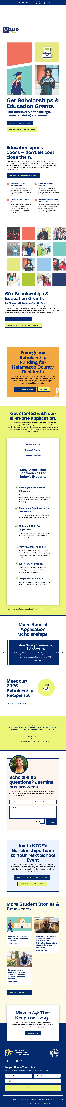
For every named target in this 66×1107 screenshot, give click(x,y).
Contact (14, 1099)
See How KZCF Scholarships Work (23, 175)
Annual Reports (50, 1099)
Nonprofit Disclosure (23, 1099)
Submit (51, 822)
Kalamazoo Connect (39, 3)
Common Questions (33, 456)
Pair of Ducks (47, 1104)
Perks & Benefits (33, 444)
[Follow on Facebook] (15, 2)
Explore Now (33, 660)
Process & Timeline (33, 450)
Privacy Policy (59, 1099)
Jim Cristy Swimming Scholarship (33, 652)
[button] (62, 652)
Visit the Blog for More (19, 992)
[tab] (33, 444)
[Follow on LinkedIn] (26, 2)
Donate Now (33, 1033)
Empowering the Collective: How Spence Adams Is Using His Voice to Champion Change (18, 974)
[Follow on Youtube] (23, 2)
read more (12, 943)
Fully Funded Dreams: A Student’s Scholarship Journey (18, 939)
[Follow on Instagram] (19, 2)
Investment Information (37, 1099)
